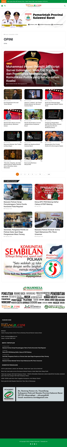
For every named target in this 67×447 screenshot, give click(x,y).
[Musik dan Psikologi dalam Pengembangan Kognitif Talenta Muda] (54, 94)
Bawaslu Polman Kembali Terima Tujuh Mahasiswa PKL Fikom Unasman (47, 232)
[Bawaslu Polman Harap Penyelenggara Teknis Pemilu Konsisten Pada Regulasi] (18, 192)
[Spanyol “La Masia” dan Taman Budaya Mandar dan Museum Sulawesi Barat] (33, 94)
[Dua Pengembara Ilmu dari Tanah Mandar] (13, 94)
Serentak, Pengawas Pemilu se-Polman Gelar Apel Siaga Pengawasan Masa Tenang (16, 232)
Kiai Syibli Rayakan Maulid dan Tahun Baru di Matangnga (21, 381)
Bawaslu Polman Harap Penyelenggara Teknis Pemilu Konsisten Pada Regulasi (15, 204)
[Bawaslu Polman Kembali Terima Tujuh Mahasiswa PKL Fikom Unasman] (49, 220)
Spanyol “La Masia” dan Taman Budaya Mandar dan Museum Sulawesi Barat (33, 104)
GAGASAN (11, 34)
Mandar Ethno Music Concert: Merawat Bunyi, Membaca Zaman (12, 124)
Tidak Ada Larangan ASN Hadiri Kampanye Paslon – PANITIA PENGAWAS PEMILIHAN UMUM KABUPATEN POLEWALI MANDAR (33, 374)
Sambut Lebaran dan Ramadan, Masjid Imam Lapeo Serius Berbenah (25, 368)
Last (49, 174)
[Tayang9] (33, 5)
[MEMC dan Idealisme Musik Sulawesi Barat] (33, 136)
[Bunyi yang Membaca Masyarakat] (33, 154)
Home (6, 34)
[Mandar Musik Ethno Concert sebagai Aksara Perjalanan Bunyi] (33, 114)
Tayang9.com (44, 441)
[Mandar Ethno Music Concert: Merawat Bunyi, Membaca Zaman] (13, 114)
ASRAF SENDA (5, 378)
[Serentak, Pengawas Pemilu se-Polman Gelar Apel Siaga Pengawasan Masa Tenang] (18, 220)
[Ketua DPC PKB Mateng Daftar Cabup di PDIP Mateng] (49, 192)
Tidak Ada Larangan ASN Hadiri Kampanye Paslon (16, 375)
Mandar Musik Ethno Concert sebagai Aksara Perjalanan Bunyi (32, 124)
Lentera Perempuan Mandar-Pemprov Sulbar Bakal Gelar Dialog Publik (30, 371)
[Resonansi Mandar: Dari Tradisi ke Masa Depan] (13, 136)
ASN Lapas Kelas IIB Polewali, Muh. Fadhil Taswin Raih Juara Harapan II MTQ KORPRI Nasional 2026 (32, 1)
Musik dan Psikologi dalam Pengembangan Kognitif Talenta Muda (54, 104)
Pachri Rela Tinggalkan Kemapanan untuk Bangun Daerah (26, 378)
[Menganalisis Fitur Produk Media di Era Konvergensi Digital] (54, 136)
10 (40, 174)
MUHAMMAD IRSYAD (12, 83)
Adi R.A (3, 368)
